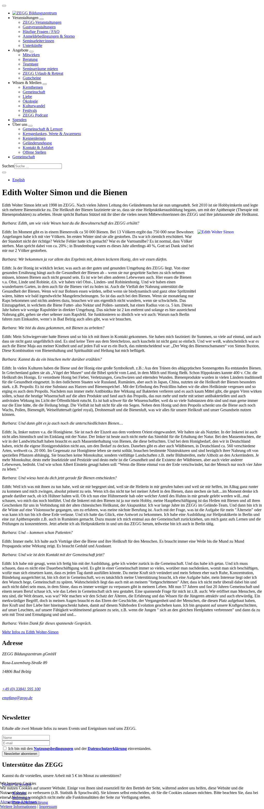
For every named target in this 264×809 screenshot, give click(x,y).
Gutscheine (32, 78)
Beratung (30, 59)
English (18, 180)
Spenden (19, 120)
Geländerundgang (37, 143)
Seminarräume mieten (40, 69)
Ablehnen (29, 802)
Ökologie (30, 101)
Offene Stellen (34, 152)
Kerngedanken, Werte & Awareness (52, 133)
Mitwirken (31, 55)
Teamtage (30, 64)
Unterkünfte (32, 45)
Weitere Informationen (18, 806)
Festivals (30, 110)
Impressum (48, 806)
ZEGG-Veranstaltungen (42, 22)
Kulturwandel (34, 106)
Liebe (27, 96)
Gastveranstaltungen (39, 27)
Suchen (8, 166)
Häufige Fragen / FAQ (41, 31)
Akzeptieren (10, 802)
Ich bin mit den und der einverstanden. (79, 748)
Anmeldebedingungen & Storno (49, 36)
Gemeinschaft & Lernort (42, 129)
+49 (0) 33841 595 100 (21, 689)
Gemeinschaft (34, 92)
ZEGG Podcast (35, 115)
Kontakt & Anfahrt (38, 147)
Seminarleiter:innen (38, 41)
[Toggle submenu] (41, 19)
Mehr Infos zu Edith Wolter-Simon (30, 632)
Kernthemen (33, 87)
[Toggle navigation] (4, 5)
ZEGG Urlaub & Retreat (43, 73)
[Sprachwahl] (4, 172)
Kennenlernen (34, 138)
